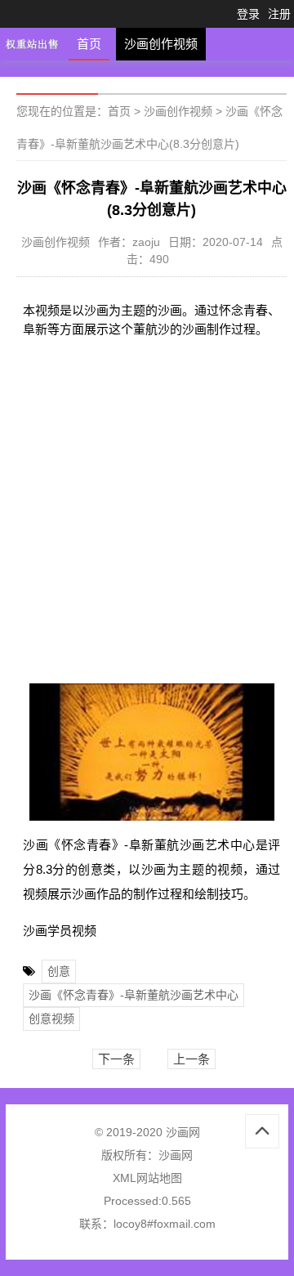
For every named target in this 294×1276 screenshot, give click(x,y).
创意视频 (51, 1018)
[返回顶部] (262, 1131)
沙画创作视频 (161, 44)
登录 (248, 13)
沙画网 (175, 1155)
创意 (58, 971)
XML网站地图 (147, 1177)
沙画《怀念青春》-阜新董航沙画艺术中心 (133, 994)
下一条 (116, 1059)
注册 (279, 13)
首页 (89, 44)
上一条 (191, 1059)
